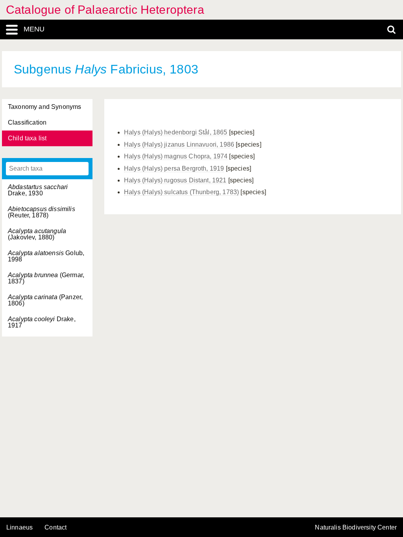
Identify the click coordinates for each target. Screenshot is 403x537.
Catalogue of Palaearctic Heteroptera (105, 9)
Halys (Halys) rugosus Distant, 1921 (175, 180)
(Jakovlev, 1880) (37, 234)
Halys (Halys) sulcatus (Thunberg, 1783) (181, 192)
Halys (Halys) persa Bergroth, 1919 (174, 168)
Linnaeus (19, 527)
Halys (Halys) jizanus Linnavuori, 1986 (179, 144)
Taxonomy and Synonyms (44, 106)
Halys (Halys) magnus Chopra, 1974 (175, 156)
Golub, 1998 (46, 256)
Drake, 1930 (38, 190)
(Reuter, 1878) (41, 212)
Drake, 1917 (42, 322)
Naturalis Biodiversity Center (356, 527)
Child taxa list (27, 138)
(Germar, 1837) (46, 278)
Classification (27, 122)
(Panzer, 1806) (45, 300)
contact (55, 527)
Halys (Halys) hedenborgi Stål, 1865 (175, 132)
